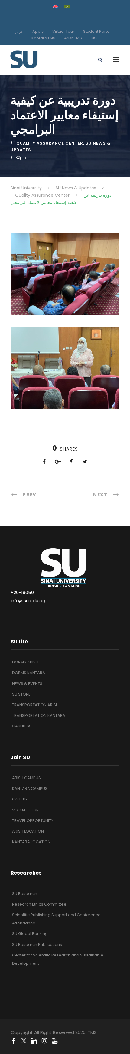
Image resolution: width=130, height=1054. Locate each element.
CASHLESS (21, 726)
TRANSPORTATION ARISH (35, 705)
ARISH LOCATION (28, 831)
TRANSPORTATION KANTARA (38, 715)
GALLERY (20, 799)
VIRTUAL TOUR (25, 810)
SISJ (95, 38)
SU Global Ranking (30, 933)
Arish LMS (73, 38)
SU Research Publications (37, 944)
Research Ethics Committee (39, 904)
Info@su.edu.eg (28, 600)
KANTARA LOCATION (31, 842)
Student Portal (97, 31)
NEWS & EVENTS (27, 684)
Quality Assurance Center (49, 143)
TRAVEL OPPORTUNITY (32, 820)
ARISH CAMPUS (26, 778)
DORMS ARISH (25, 662)
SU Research (24, 893)
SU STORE (21, 694)
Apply (38, 31)
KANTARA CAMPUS (29, 788)
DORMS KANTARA (28, 673)
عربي (19, 31)
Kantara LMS (43, 38)
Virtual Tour (63, 31)
